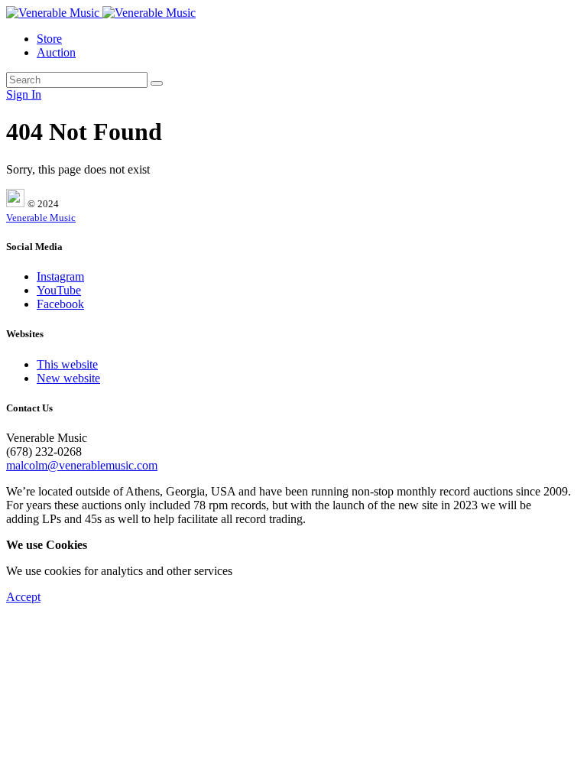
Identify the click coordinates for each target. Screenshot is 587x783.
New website (68, 378)
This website (67, 364)
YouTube (59, 290)
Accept (23, 596)
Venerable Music (41, 217)
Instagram (60, 276)
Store (49, 38)
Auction (56, 52)
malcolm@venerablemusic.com (81, 465)
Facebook (60, 303)
